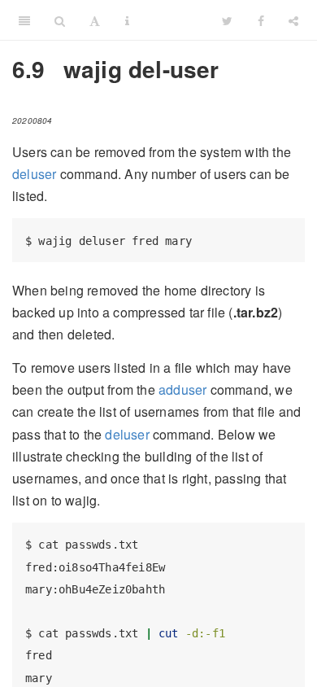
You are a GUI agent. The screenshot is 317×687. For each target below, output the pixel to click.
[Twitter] (227, 20)
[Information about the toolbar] (127, 20)
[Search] (59, 20)
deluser (34, 173)
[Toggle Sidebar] (24, 20)
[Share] (293, 20)
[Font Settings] (94, 20)
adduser (182, 389)
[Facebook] (260, 20)
